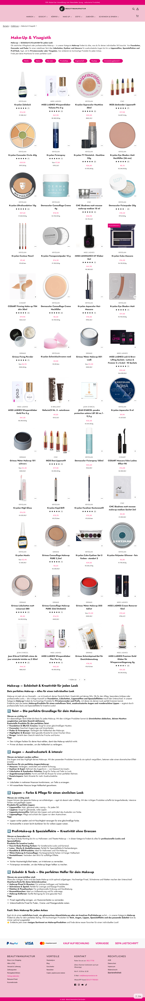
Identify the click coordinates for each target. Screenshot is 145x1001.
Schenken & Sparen (108, 17)
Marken (30, 17)
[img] (133, 8)
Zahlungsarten (12, 970)
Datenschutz (112, 963)
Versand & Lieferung (14, 966)
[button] (27, 61)
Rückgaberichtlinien (13, 973)
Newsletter (50, 970)
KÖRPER (54, 17)
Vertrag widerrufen (13, 976)
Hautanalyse (51, 960)
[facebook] (75, 984)
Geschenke (50, 966)
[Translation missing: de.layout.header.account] (137, 8)
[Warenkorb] (138, 16)
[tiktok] (86, 984)
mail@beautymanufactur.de (88, 975)
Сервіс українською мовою (56, 973)
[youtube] (82, 984)
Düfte (78, 17)
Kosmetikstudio (12, 982)
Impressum (111, 966)
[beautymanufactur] (72, 8)
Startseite (6, 26)
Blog (48, 963)
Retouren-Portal (12, 979)
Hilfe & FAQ (11, 963)
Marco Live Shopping (14, 960)
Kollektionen (15, 26)
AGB (109, 960)
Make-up (67, 17)
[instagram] (79, 984)
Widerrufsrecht (112, 970)
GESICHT (42, 17)
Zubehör (90, 17)
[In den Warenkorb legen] (35, 95)
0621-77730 (90, 961)
